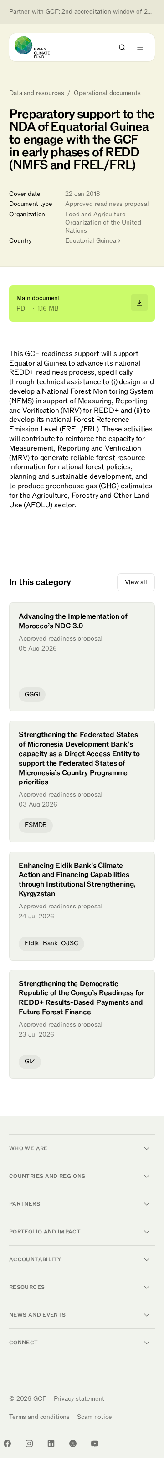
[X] (73, 1443)
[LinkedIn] (51, 1443)
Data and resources (36, 93)
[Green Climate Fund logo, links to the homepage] (40, 47)
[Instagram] (29, 1443)
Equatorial (90, 240)
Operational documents (107, 93)
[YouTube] (94, 1443)
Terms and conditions (39, 1417)
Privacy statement (79, 1398)
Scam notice (94, 1417)
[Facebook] (7, 1443)
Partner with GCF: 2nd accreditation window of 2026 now (82, 12)
